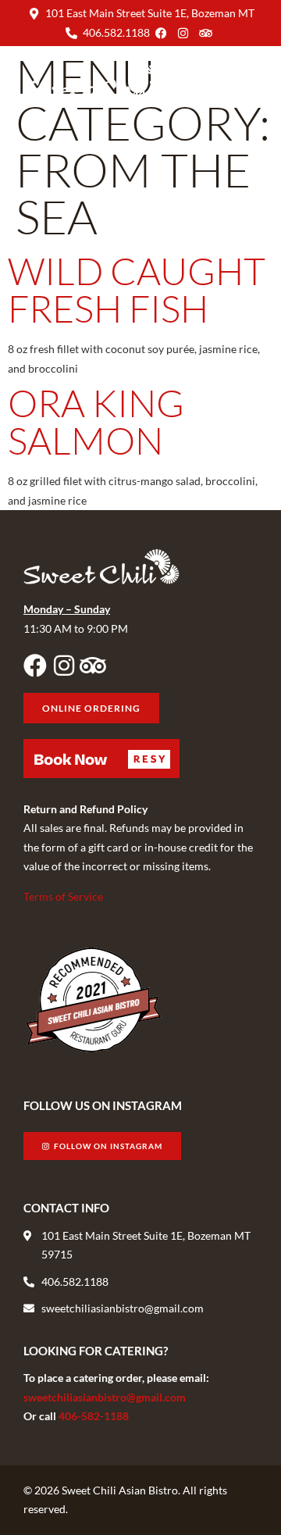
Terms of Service (63, 896)
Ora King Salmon (96, 421)
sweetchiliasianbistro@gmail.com (104, 1397)
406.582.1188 (116, 32)
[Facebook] (35, 665)
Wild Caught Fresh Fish (136, 289)
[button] (245, 81)
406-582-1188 (94, 1416)
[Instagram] (64, 665)
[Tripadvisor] (93, 665)
